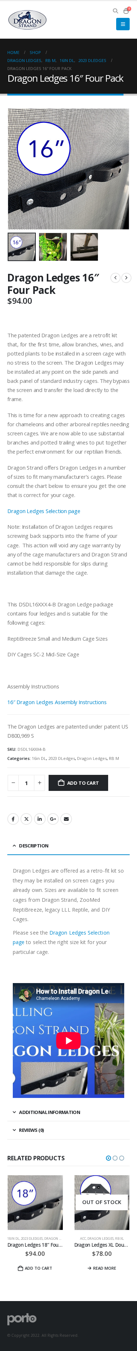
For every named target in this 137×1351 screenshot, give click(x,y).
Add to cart (83, 783)
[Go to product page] (35, 1202)
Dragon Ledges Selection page (43, 511)
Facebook (13, 819)
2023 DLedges (61, 758)
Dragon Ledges (92, 758)
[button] (116, 11)
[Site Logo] (27, 20)
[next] (126, 278)
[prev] (115, 278)
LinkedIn (40, 819)
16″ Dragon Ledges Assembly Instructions (56, 702)
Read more (104, 1268)
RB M (114, 758)
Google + (53, 819)
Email (66, 819)
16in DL (39, 758)
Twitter (26, 819)
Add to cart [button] (38, 1268)
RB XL (119, 1238)
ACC (83, 1238)
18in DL (13, 1238)
